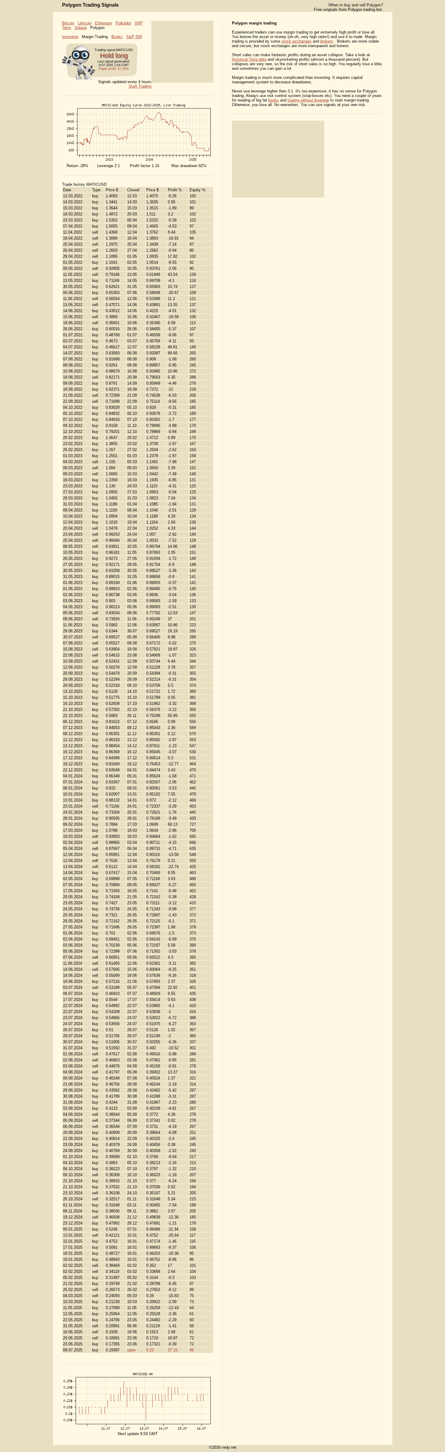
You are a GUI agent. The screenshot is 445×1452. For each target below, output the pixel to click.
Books (117, 36)
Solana (80, 27)
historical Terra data (249, 59)
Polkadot (123, 23)
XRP (139, 23)
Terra (66, 27)
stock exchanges (297, 41)
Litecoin (84, 23)
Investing (70, 36)
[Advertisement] (182, 52)
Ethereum (103, 23)
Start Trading (140, 86)
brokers (326, 41)
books (273, 100)
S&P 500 (134, 36)
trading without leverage (308, 100)
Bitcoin (68, 23)
